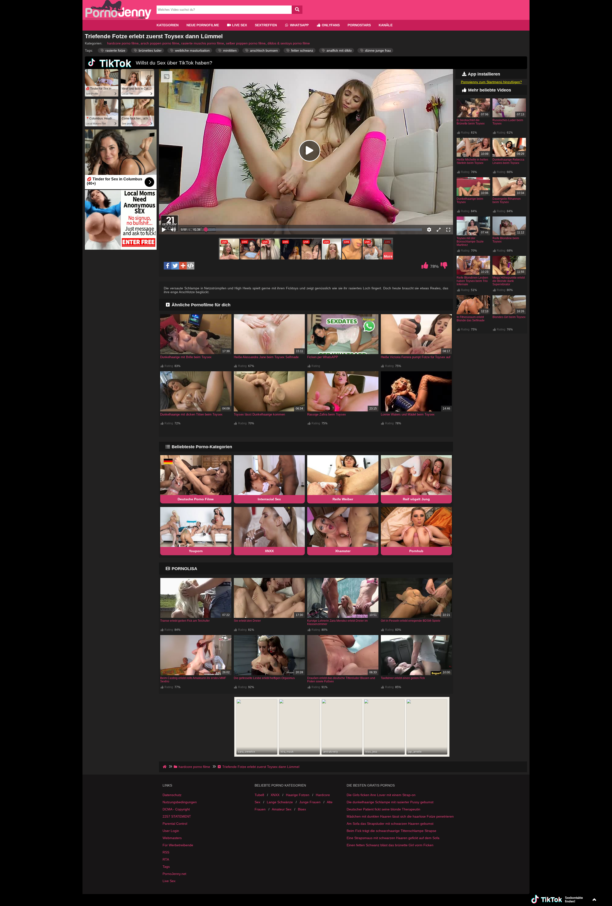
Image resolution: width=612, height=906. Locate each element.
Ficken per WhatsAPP (322, 357)
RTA (166, 859)
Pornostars (359, 25)
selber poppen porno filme (246, 43)
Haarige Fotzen (297, 795)
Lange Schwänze (280, 802)
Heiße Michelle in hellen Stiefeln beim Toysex (472, 161)
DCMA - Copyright (176, 809)
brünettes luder (150, 50)
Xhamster (342, 551)
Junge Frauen (310, 802)
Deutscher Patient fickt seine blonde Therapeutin (383, 809)
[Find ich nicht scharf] (444, 267)
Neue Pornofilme (202, 25)
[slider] (181, 215)
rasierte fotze (114, 50)
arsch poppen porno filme (160, 43)
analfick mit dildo (339, 50)
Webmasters (172, 838)
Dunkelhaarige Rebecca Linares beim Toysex (508, 161)
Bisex (302, 809)
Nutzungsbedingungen (180, 802)
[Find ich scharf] (425, 267)
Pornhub (416, 551)
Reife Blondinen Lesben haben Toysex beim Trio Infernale (472, 281)
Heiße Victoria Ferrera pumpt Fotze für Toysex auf (415, 357)
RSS (166, 852)
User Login (171, 831)
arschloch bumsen (263, 50)
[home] (165, 766)
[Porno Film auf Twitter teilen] (175, 266)
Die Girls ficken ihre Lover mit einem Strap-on (381, 795)
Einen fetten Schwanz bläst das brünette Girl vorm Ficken (390, 845)
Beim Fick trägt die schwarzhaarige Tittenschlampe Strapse (391, 831)
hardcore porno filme (123, 43)
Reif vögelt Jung (416, 499)
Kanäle (386, 25)
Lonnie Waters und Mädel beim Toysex (408, 414)
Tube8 (259, 795)
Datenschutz (172, 795)
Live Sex (239, 25)
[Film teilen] (183, 266)
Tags (166, 866)
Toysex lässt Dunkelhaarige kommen (259, 414)
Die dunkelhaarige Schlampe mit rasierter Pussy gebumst (390, 802)
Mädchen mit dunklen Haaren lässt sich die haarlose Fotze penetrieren (400, 816)
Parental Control (175, 823)
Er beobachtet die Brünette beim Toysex (471, 122)
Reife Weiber (343, 499)
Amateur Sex (281, 809)
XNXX (269, 551)
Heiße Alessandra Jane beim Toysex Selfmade (266, 357)
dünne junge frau (377, 50)
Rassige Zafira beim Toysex (326, 414)
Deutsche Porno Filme (196, 499)
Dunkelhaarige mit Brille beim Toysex (186, 357)
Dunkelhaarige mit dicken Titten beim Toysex (191, 414)
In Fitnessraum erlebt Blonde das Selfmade (471, 318)
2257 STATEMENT (177, 816)
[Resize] (438, 229)
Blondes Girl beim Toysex (508, 317)
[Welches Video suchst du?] (297, 9)
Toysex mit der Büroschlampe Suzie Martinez (470, 242)
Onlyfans (330, 25)
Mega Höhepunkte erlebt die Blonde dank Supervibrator (508, 281)
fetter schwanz (301, 50)
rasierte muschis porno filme (202, 43)
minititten (229, 50)
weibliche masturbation (192, 50)
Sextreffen (266, 25)
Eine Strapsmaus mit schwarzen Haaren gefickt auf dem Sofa (393, 838)
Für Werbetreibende (178, 845)
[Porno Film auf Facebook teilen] (167, 266)
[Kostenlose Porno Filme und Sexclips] (118, 18)
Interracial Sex (269, 499)
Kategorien (168, 25)
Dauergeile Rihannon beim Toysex (506, 200)
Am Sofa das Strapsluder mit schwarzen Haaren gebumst (390, 823)
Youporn (196, 551)
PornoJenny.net (174, 874)
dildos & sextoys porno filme (289, 43)
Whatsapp (299, 25)
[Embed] (190, 266)
